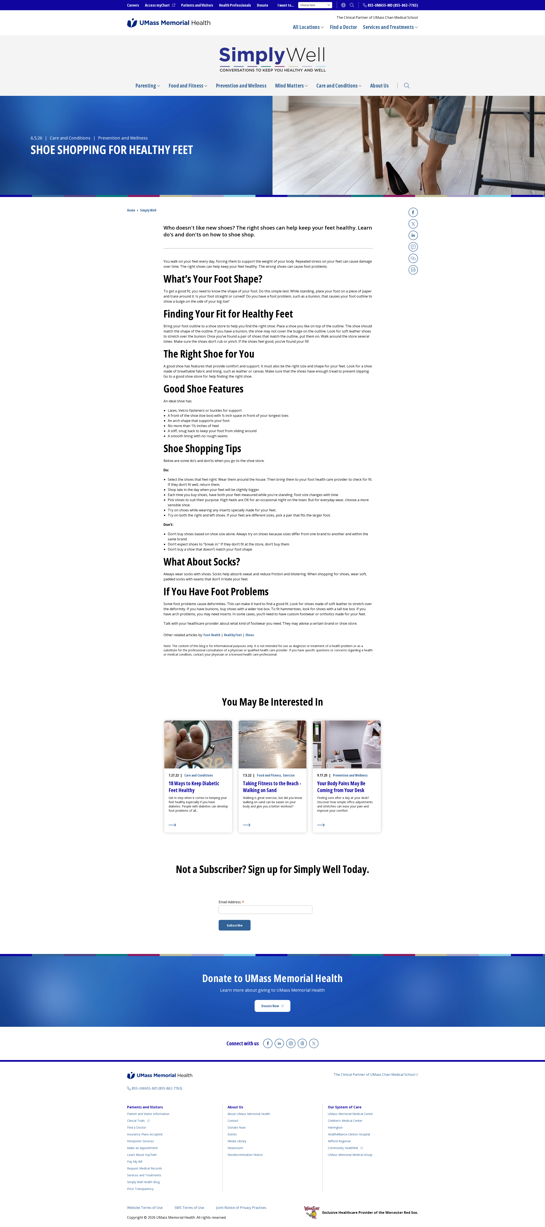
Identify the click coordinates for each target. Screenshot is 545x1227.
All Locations (306, 26)
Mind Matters (289, 85)
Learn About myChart (142, 1155)
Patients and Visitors (197, 5)
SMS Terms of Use (189, 1207)
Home (131, 210)
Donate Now (275, 1007)
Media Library (237, 1141)
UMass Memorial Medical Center (350, 1114)
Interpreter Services (140, 1141)
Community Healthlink (343, 1148)
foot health (212, 635)
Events (232, 1134)
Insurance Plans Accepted (144, 1134)
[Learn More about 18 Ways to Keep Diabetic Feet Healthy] (198, 825)
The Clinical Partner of (376, 1074)
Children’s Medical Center (345, 1121)
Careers (133, 5)
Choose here (307, 5)
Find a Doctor (343, 27)
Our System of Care (344, 1107)
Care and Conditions (337, 85)
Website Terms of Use (145, 1207)
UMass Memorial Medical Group (350, 1155)
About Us (379, 85)
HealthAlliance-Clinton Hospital (349, 1134)
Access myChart (160, 5)
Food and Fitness (186, 85)
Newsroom (235, 1148)
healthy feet (233, 635)
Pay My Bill (134, 1161)
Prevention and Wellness (241, 85)
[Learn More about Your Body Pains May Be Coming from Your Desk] (347, 825)
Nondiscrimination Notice (245, 1155)
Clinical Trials (138, 1120)
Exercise (289, 775)
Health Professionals (235, 5)
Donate (262, 5)
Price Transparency (140, 1189)
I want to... (286, 5)
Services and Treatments (388, 26)
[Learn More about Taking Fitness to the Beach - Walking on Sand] (272, 825)
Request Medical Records (144, 1168)
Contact (233, 1121)
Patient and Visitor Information (148, 1114)
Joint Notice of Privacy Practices (241, 1207)
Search (407, 85)
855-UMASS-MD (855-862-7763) (393, 5)
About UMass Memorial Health (249, 1114)
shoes (249, 635)
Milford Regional (339, 1141)
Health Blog (143, 1182)
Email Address (231, 902)
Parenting (145, 85)
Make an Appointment (142, 1148)
